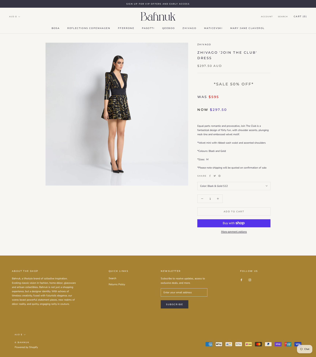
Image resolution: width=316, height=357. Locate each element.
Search (283, 16)
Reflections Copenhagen (88, 28)
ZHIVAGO (204, 44)
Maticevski (213, 28)
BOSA (56, 28)
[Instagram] (250, 280)
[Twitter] (215, 176)
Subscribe (174, 304)
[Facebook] (210, 176)
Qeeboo (168, 28)
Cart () (300, 16)
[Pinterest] (219, 176)
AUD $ (13, 16)
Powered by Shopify (26, 347)
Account (267, 16)
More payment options (234, 231)
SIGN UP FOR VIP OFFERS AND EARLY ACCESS (158, 4)
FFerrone (126, 28)
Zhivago (189, 28)
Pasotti (148, 28)
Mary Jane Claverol (247, 28)
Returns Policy (117, 284)
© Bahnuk (22, 342)
